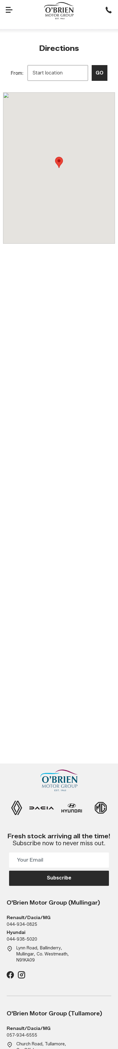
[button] (59, 162)
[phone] (108, 10)
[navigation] (9, 10)
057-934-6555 (22, 1035)
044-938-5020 (22, 939)
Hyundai (16, 932)
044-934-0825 (22, 924)
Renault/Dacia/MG (29, 917)
